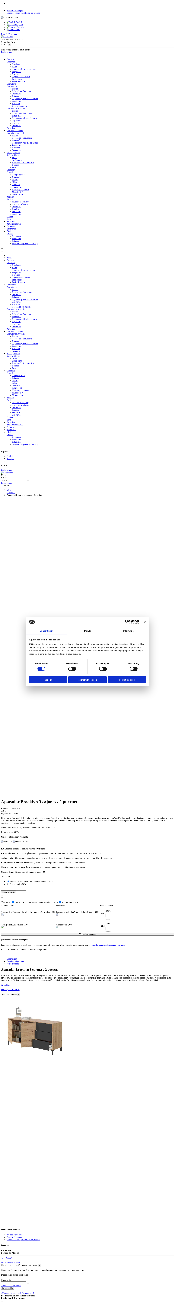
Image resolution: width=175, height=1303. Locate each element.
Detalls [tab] (87, 631)
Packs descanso (18, 81)
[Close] (2, 251)
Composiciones (18, 175)
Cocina (10, 216)
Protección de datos (15, 1235)
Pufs (14, 167)
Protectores (17, 79)
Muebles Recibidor (20, 202)
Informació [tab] (128, 631)
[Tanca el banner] (145, 622)
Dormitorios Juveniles (16, 108)
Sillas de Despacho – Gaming (25, 243)
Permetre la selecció (87, 680)
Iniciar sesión (6, 470)
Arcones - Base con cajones (24, 69)
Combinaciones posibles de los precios (23, 13)
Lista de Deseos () (9, 34)
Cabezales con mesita (21, 106)
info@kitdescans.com (10, 1263)
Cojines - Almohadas (21, 76)
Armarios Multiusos (20, 204)
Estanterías (16, 96)
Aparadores (17, 187)
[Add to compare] (2, 897)
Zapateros (16, 101)
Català (17, 29)
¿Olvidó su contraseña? (11, 1285)
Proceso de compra (15, 10)
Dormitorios (12, 86)
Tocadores (16, 94)
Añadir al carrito (8, 892)
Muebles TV (17, 192)
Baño (9, 219)
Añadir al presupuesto (87, 934)
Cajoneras (16, 236)
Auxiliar (10, 199)
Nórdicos (16, 74)
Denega (48, 680)
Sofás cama (17, 160)
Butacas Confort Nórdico (23, 162)
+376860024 (6, 1258)
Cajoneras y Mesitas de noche (25, 98)
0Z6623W (5, 985)
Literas (15, 89)
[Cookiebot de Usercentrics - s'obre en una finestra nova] (127, 622)
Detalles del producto (16, 961)
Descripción (12, 959)
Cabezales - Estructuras (22, 91)
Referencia (6, 808)
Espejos (15, 209)
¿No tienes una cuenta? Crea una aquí (17, 1293)
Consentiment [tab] (46, 631)
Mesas (15, 179)
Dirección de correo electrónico (14, 1275)
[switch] (72, 669)
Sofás (14, 157)
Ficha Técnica (13, 964)
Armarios (16, 103)
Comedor (11, 172)
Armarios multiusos (15, 224)
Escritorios (16, 238)
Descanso (11, 62)
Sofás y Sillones (13, 155)
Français (20, 27)
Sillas (14, 182)
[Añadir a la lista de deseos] (2, 895)
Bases (14, 66)
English (18, 22)
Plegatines (16, 71)
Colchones (16, 64)
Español (19, 24)
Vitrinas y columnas (20, 189)
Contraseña (6, 1280)
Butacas (15, 165)
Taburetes (16, 184)
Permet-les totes (127, 680)
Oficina (10, 233)
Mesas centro (17, 194)
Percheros (16, 211)
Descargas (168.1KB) (10, 989)
